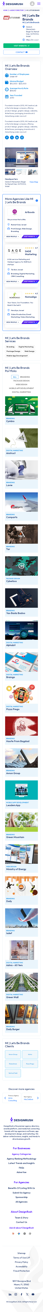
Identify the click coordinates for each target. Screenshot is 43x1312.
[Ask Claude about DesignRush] (13, 1233)
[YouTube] (33, 1294)
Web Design (29, 351)
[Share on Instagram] (22, 137)
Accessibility (21, 1266)
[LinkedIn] (10, 1294)
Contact (20, 52)
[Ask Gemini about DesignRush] (18, 1233)
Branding (10, 347)
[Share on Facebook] (7, 137)
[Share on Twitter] (12, 137)
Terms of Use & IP (21, 1257)
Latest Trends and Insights (21, 1163)
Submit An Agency (21, 1192)
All (15, 377)
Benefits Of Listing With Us (21, 1188)
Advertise (21, 1172)
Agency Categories (21, 1154)
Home (5, 10)
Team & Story (21, 1217)
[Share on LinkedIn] (17, 137)
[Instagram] (16, 1294)
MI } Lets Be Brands (30, 17)
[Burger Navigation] (39, 3)
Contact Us (21, 1222)
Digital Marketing (26, 347)
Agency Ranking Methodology (21, 1158)
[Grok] (30, 1233)
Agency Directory (17, 10)
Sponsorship (22, 1197)
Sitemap (21, 1253)
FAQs (21, 1168)
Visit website (20, 45)
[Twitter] (27, 1294)
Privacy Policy (21, 1262)
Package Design (13, 351)
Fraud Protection (21, 1271)
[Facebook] (21, 1294)
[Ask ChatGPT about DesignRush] (24, 1233)
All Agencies (21, 1202)
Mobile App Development (17, 356)
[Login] (32, 3)
